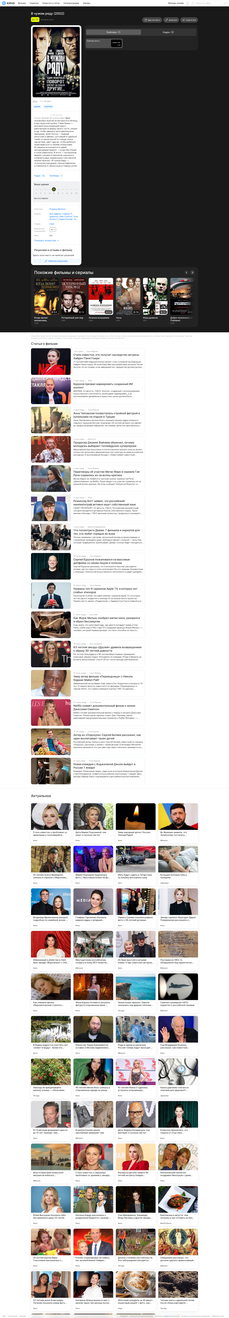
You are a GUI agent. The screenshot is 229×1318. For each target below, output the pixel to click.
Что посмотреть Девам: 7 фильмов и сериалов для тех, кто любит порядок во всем (106, 532)
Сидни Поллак (65, 219)
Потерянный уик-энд (72, 317)
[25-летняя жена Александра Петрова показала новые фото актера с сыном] (51, 1291)
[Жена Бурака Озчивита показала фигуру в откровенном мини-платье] (93, 993)
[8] (68, 193)
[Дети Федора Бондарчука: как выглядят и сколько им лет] (136, 1121)
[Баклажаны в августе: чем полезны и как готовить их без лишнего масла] (178, 1206)
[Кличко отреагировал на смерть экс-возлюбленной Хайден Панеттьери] (93, 1249)
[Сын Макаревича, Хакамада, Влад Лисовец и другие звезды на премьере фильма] (136, 1206)
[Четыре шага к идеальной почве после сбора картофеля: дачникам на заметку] (178, 1291)
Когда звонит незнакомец (41, 319)
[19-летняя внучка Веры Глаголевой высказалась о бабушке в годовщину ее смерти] (51, 1249)
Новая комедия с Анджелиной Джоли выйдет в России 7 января (104, 766)
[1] (37, 193)
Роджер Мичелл (57, 209)
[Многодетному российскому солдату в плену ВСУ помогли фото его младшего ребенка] (93, 951)
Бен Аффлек (55, 214)
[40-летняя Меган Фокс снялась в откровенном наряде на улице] (93, 1078)
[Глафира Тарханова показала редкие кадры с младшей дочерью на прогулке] (93, 908)
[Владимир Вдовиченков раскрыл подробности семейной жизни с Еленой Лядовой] (51, 908)
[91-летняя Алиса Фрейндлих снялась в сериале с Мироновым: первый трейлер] (51, 866)
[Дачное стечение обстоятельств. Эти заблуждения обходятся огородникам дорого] (136, 1249)
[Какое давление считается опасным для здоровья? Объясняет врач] (178, 1078)
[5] (54, 193)
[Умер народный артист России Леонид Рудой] (136, 823)
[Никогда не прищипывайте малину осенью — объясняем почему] (51, 1078)
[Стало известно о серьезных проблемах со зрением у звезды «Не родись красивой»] (93, 1163)
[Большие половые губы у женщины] (178, 866)
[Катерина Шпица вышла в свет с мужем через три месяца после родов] (93, 1291)
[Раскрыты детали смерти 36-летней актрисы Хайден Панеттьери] (136, 1163)
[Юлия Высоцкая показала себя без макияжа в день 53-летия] (51, 1206)
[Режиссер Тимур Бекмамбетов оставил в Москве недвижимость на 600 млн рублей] (93, 1036)
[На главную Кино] (10, 3)
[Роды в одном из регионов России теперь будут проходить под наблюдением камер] (136, 1036)
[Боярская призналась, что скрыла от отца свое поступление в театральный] (178, 1121)
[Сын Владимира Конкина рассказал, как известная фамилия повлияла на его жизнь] (178, 1036)
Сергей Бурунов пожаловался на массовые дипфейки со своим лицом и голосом (101, 561)
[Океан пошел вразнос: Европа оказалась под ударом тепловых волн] (136, 993)
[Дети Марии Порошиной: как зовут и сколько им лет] (93, 823)
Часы (118, 317)
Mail (4, 1316)
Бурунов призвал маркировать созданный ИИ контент (103, 385)
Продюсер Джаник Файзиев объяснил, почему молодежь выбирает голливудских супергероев (104, 444)
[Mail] (4, 3)
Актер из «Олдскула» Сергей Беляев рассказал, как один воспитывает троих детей (107, 736)
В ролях (37, 214)
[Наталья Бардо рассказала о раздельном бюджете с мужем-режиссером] (93, 1206)
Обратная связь (218, 1316)
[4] (50, 193)
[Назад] (186, 272)
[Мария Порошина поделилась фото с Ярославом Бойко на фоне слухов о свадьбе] (93, 866)
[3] (45, 193)
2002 (35, 101)
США (52, 224)
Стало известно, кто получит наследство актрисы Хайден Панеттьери (106, 356)
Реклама (22, 1316)
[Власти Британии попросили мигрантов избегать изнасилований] (51, 1163)
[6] (59, 193)
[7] (63, 193)
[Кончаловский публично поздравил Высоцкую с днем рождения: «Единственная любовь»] (178, 1163)
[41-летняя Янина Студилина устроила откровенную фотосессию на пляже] (136, 1078)
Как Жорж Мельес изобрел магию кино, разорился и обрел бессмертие (106, 619)
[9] (72, 193)
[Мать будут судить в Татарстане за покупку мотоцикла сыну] (136, 866)
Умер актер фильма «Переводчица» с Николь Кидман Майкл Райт (103, 678)
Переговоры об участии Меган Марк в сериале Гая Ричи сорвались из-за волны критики (106, 473)
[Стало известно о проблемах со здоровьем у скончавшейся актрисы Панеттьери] (51, 823)
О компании (12, 1316)
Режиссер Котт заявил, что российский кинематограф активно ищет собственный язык (104, 502)
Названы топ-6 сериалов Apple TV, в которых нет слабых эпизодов (105, 590)
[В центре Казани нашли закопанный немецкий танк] (93, 1121)
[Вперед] (192, 272)
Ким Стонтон (65, 216)
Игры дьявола (150, 317)
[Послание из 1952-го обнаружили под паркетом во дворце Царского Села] (178, 951)
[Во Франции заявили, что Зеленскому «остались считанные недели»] (178, 823)
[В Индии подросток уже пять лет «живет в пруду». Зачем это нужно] (51, 1036)
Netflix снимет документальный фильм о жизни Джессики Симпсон (104, 707)
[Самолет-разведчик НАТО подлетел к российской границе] (178, 993)
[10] (76, 193)
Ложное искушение (99, 317)
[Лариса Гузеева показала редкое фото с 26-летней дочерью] (136, 908)
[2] (41, 193)
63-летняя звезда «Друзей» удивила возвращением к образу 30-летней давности (107, 649)
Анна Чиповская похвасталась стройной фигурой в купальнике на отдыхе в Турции (106, 415)
